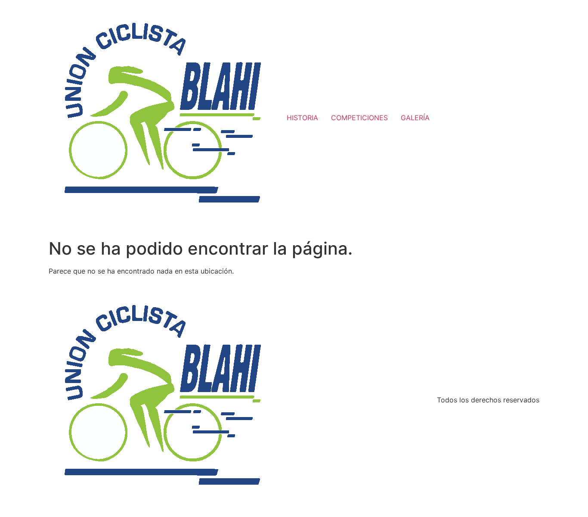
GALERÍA (415, 117)
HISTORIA (302, 117)
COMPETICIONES (359, 117)
